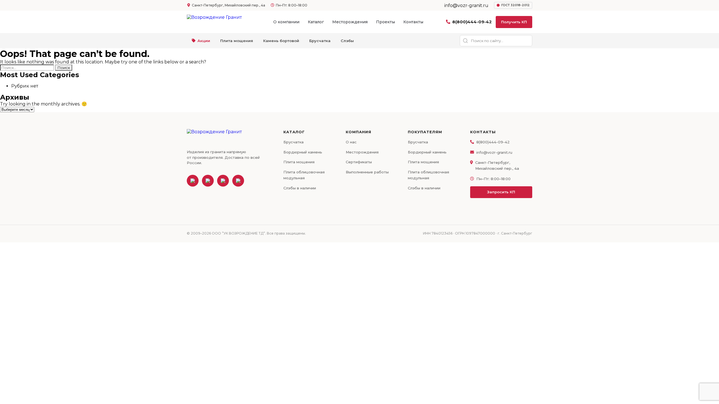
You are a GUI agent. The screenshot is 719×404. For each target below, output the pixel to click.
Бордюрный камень (302, 152)
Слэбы (347, 40)
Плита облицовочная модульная (304, 175)
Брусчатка (320, 40)
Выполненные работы (367, 172)
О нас (351, 142)
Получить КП (514, 22)
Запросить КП (501, 192)
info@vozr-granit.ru (494, 152)
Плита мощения (236, 40)
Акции (203, 40)
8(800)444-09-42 (472, 21)
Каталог (316, 21)
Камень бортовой (281, 40)
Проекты (385, 21)
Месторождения (350, 21)
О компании (286, 21)
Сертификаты (359, 162)
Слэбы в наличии (299, 188)
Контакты (413, 21)
